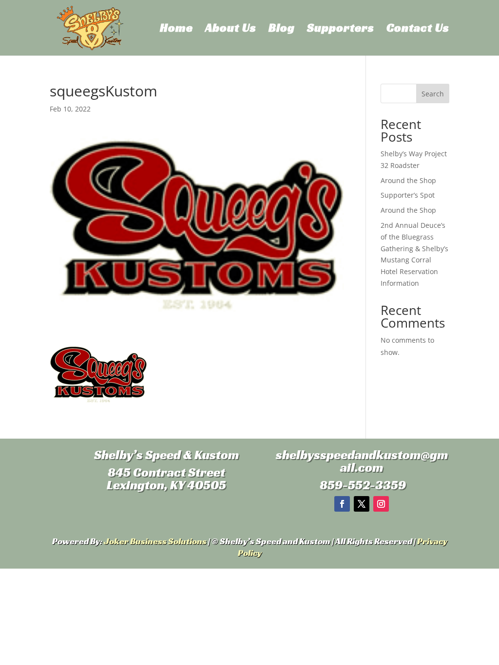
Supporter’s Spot (408, 195)
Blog (282, 29)
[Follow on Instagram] (381, 504)
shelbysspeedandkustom (348, 454)
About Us (230, 29)
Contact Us (417, 29)
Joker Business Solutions (155, 541)
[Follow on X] (361, 504)
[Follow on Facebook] (342, 504)
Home (176, 29)
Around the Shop (408, 180)
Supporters (340, 29)
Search (433, 93)
